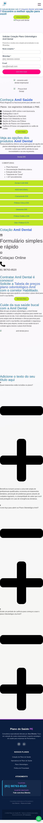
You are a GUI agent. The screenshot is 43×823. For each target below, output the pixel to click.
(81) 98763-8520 (16, 786)
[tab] (21, 157)
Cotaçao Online (13, 258)
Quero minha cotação (21, 71)
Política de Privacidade (21, 768)
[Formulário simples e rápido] (1, 235)
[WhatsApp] (24, 744)
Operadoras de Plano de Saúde (21, 760)
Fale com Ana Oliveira (21, 793)
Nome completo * (9, 49)
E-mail (5, 63)
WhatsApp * (7, 56)
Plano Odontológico (21, 764)
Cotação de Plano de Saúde (21, 757)
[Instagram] (19, 744)
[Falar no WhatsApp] (39, 819)
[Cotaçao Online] (1, 252)
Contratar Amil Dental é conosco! (17, 278)
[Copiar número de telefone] (29, 786)
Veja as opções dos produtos (16, 139)
